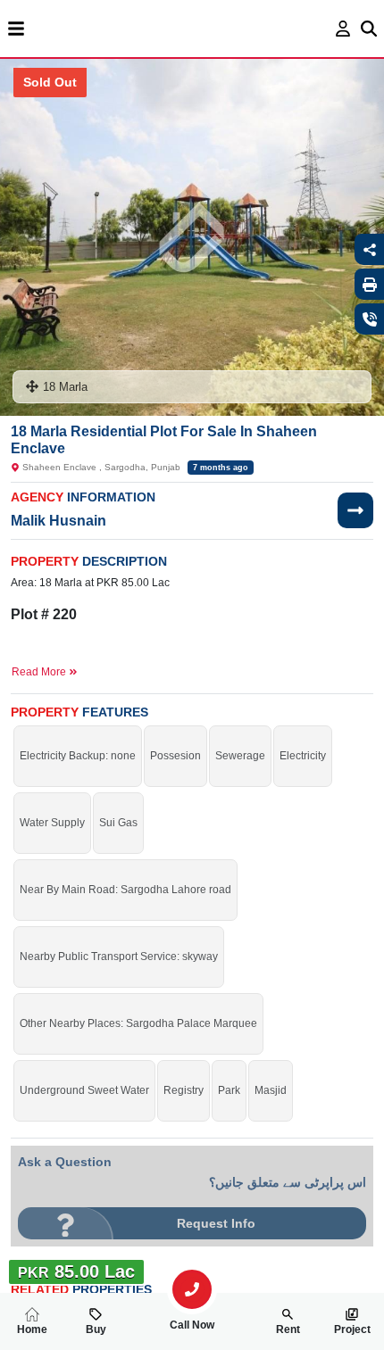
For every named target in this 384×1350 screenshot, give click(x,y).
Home (32, 1329)
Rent (288, 1329)
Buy (96, 1329)
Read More (40, 672)
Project (352, 1329)
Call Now (192, 1325)
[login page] (343, 28)
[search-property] (192, 1289)
